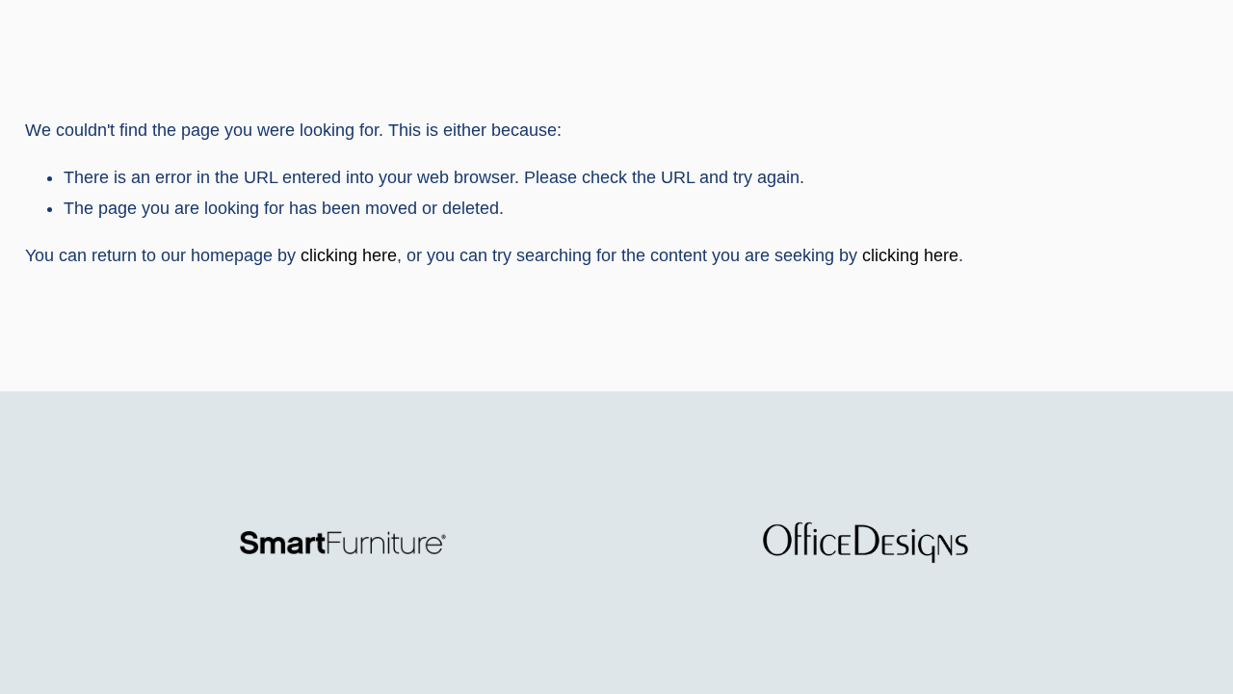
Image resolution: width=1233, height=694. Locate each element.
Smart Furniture (85, 36)
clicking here (349, 255)
